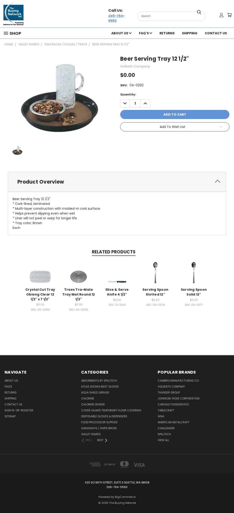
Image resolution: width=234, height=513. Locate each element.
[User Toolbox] (221, 15)
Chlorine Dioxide (93, 404)
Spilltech (164, 434)
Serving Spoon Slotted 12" (155, 292)
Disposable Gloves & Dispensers (104, 416)
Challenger (166, 428)
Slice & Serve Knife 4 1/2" (117, 292)
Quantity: (128, 94)
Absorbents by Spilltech (99, 381)
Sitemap (10, 416)
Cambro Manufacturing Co (178, 381)
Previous (227, 498)
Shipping (189, 33)
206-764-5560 (116, 18)
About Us (120, 33)
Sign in (10, 410)
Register (27, 410)
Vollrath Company (171, 386)
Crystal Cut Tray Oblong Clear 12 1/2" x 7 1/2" (40, 294)
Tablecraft (166, 410)
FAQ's (144, 33)
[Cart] (229, 15)
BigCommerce (125, 497)
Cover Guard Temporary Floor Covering (111, 410)
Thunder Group (169, 392)
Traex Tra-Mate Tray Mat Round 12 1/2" (78, 294)
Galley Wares (91, 434)
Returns (167, 33)
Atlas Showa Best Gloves (100, 386)
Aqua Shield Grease (95, 392)
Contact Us (216, 33)
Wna (161, 416)
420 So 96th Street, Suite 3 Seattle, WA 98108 (117, 482)
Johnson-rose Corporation (178, 398)
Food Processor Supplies (99, 422)
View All (163, 440)
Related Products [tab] (114, 252)
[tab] (117, 182)
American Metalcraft (173, 422)
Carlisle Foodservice (173, 404)
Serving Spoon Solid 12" (194, 292)
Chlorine (87, 398)
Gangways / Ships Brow (99, 428)
